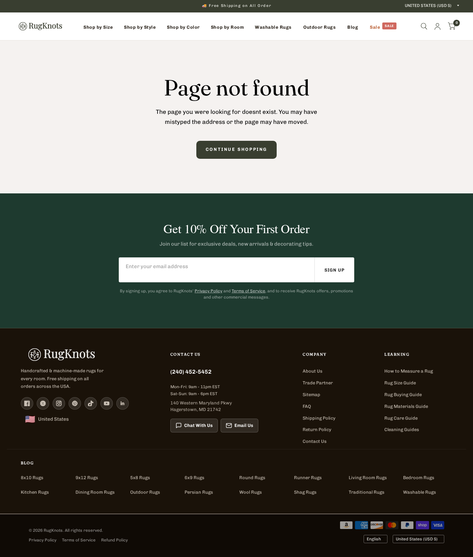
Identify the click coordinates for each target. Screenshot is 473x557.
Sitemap (311, 394)
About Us (312, 371)
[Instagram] (59, 403)
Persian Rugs (199, 492)
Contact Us (315, 441)
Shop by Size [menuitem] (98, 27)
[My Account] (437, 26)
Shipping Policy (319, 418)
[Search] (424, 26)
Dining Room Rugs (95, 492)
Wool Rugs (250, 492)
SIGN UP (334, 270)
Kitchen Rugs (35, 492)
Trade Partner (318, 382)
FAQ (307, 406)
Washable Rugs (419, 492)
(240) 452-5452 (191, 371)
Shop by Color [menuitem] (183, 27)
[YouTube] (106, 403)
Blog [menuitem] (352, 27)
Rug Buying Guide (403, 394)
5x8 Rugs (140, 477)
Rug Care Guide (401, 418)
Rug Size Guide (400, 382)
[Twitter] (43, 403)
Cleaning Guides (401, 429)
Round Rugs (252, 477)
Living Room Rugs (368, 477)
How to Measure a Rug (408, 371)
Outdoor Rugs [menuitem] (319, 27)
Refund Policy (114, 540)
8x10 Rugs (32, 477)
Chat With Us (198, 425)
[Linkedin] (122, 403)
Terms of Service (248, 291)
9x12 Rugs (86, 477)
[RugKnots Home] (89, 355)
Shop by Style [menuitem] (140, 27)
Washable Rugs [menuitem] (273, 27)
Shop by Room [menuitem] (227, 27)
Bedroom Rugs (418, 477)
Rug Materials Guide (406, 406)
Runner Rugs (308, 477)
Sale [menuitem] (375, 27)
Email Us (243, 425)
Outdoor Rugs (145, 492)
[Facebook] (27, 403)
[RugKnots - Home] (40, 26)
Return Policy (317, 429)
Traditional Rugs (366, 492)
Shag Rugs (305, 492)
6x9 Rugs (194, 477)
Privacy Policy (208, 291)
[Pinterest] (75, 403)
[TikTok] (90, 403)
